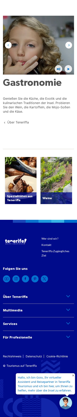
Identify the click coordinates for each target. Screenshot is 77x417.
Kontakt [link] (46, 244)
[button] (68, 69)
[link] (18, 122)
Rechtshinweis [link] (12, 356)
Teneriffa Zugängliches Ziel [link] (55, 253)
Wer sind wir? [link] (49, 238)
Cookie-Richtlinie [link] (57, 356)
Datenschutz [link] (34, 356)
